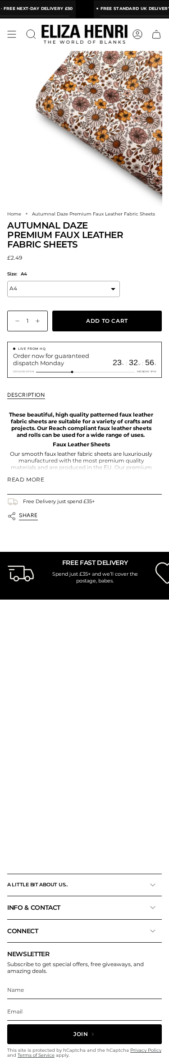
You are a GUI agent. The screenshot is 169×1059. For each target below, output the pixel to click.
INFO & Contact (33, 907)
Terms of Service (36, 1055)
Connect (22, 931)
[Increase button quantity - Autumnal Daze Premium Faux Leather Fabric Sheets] (40, 321)
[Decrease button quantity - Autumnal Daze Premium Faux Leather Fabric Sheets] (15, 321)
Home (14, 213)
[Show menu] (12, 34)
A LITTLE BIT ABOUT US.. (37, 884)
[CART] (156, 34)
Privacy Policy (145, 1050)
